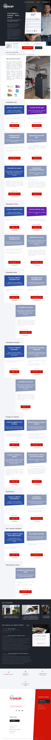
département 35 (31, 54)
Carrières (38, 2)
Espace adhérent (41, 706)
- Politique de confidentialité (33, 738)
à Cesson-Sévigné (12, 54)
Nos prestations (13, 731)
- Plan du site (41, 738)
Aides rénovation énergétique (15, 729)
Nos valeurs (12, 732)
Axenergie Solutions (42, 708)
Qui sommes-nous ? (13, 725)
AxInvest (40, 705)
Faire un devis (12, 727)
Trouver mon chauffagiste (29, 2)
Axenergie (41, 472)
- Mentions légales (24, 738)
